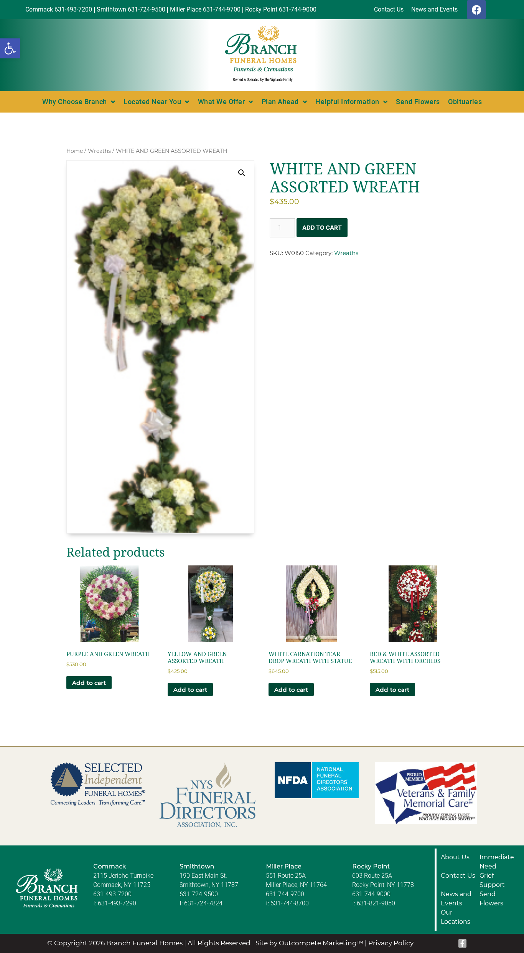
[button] (10, 48)
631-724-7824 (203, 903)
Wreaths (99, 151)
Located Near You (152, 102)
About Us (455, 857)
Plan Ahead (280, 102)
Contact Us (458, 875)
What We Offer (221, 102)
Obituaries (465, 102)
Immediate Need (497, 862)
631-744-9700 (285, 894)
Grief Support (492, 880)
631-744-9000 (371, 894)
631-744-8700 (289, 903)
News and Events (456, 898)
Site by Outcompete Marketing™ (309, 943)
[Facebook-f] (462, 943)
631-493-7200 (112, 894)
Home (74, 151)
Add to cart (322, 227)
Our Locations (455, 917)
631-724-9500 (199, 894)
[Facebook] (476, 9)
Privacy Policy (391, 943)
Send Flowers (418, 102)
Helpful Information (347, 102)
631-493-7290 (117, 903)
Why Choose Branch (74, 102)
